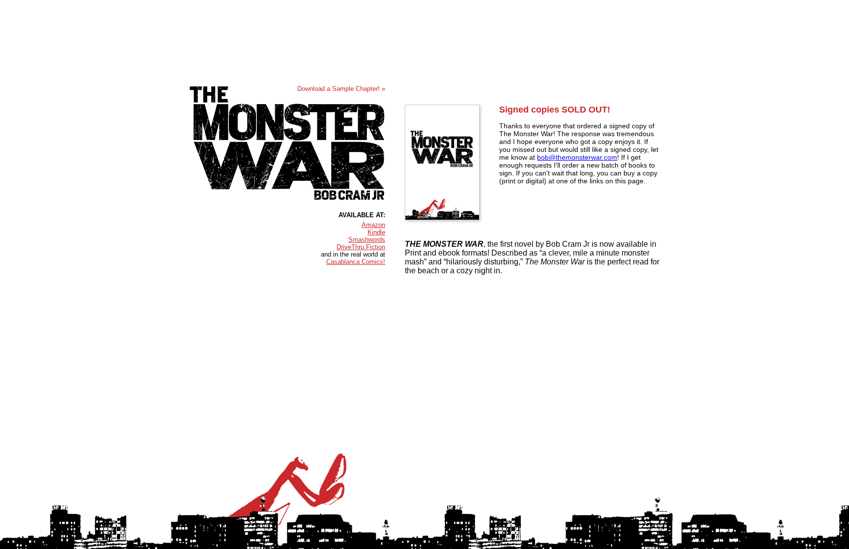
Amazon (373, 225)
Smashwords (366, 239)
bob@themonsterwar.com (577, 157)
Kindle (376, 232)
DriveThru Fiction (361, 247)
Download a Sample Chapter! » (341, 88)
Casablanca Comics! (355, 261)
